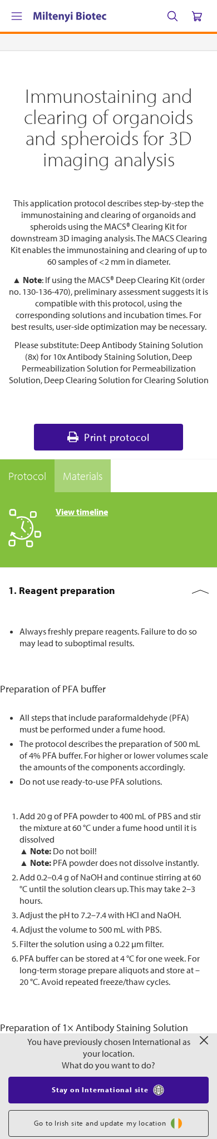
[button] (108, 590)
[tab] (27, 476)
